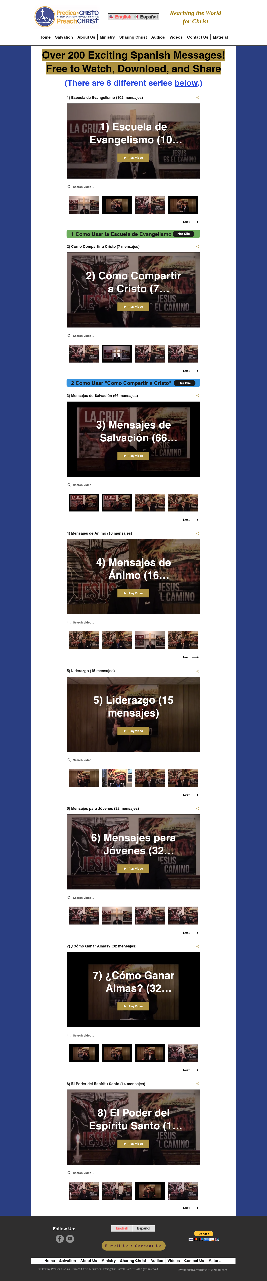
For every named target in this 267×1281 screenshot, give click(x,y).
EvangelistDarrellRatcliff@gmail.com (202, 1269)
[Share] (196, 97)
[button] (204, 1236)
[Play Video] (84, 204)
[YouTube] (70, 1239)
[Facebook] (60, 1239)
